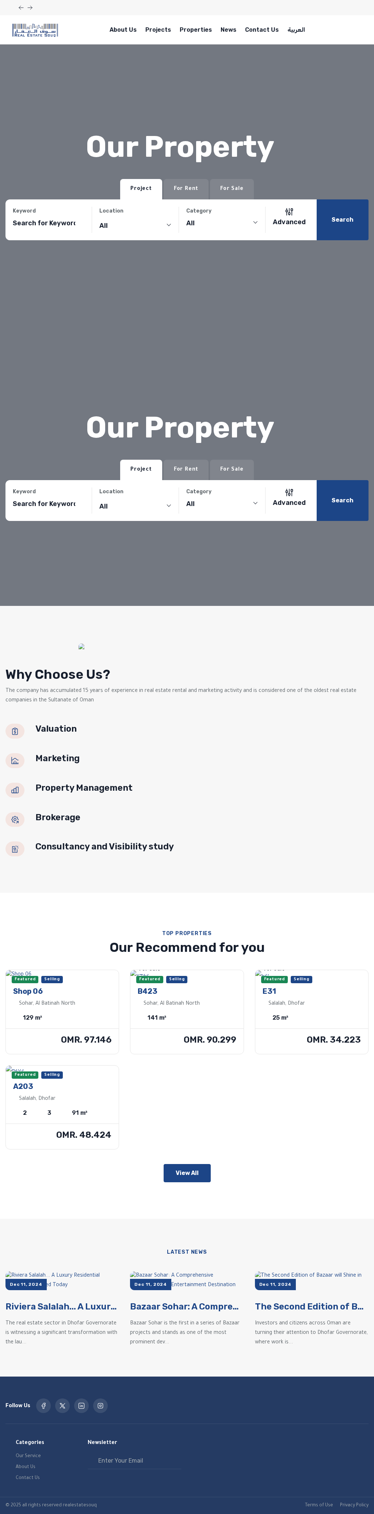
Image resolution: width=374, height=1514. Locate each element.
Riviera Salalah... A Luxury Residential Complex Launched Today (62, 1306)
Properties (196, 29)
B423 (147, 991)
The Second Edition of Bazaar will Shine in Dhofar (312, 1306)
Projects (158, 29)
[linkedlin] (81, 1405)
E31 (269, 991)
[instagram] (100, 1405)
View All (187, 1172)
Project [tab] (141, 189)
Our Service (28, 1456)
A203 (23, 1086)
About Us (123, 29)
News (228, 29)
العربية (296, 29)
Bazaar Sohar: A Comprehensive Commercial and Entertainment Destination (187, 1306)
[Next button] (21, 8)
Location (111, 211)
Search (343, 219)
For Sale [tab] (231, 189)
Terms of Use (319, 1505)
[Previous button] (30, 8)
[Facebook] (43, 1405)
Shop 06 (28, 991)
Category (198, 211)
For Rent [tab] (186, 189)
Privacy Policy (354, 1505)
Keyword (24, 211)
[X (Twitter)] (62, 1405)
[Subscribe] (175, 1460)
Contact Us (262, 29)
